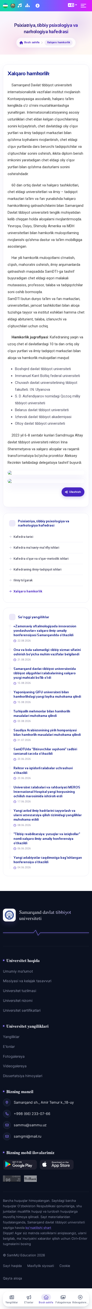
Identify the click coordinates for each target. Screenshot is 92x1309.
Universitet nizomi (17, 1000)
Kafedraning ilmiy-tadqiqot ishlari (37, 569)
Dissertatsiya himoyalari (22, 1076)
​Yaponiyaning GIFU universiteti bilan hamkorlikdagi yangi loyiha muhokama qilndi (47, 694)
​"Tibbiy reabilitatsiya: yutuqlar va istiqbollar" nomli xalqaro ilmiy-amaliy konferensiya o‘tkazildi (46, 838)
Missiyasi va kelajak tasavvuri (27, 981)
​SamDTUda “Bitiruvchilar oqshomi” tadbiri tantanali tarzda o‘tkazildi (45, 751)
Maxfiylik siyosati (40, 1266)
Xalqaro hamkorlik (27, 591)
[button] (72, 4)
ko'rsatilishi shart (38, 1228)
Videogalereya (14, 1066)
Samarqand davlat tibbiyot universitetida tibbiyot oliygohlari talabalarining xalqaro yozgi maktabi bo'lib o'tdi (44, 673)
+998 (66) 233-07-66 (32, 1114)
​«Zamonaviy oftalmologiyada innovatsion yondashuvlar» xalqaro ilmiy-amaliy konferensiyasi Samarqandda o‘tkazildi (44, 630)
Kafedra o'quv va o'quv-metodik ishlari (40, 558)
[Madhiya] (20, 5)
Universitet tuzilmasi (19, 991)
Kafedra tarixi (23, 537)
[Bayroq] (5, 5)
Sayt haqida (12, 1266)
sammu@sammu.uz (30, 1125)
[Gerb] (12, 5)
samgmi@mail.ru (27, 1136)
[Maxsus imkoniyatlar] (38, 5)
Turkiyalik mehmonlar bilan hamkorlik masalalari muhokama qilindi (41, 713)
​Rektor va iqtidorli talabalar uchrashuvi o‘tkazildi (43, 770)
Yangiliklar (11, 1037)
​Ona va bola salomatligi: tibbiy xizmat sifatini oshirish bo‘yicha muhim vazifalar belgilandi (47, 652)
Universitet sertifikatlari (21, 1010)
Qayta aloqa (12, 1278)
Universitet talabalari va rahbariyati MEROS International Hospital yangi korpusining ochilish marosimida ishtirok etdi (46, 791)
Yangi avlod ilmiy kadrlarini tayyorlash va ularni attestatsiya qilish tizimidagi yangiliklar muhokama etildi (47, 815)
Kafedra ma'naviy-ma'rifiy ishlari (36, 547)
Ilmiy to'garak (23, 580)
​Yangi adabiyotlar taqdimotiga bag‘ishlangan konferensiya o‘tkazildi (47, 860)
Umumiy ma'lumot (18, 971)
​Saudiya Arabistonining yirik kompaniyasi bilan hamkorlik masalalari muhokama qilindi (47, 732)
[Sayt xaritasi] (28, 5)
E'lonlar (9, 1046)
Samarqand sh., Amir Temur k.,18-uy (44, 1102)
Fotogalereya (14, 1056)
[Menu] (85, 5)
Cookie (64, 1266)
